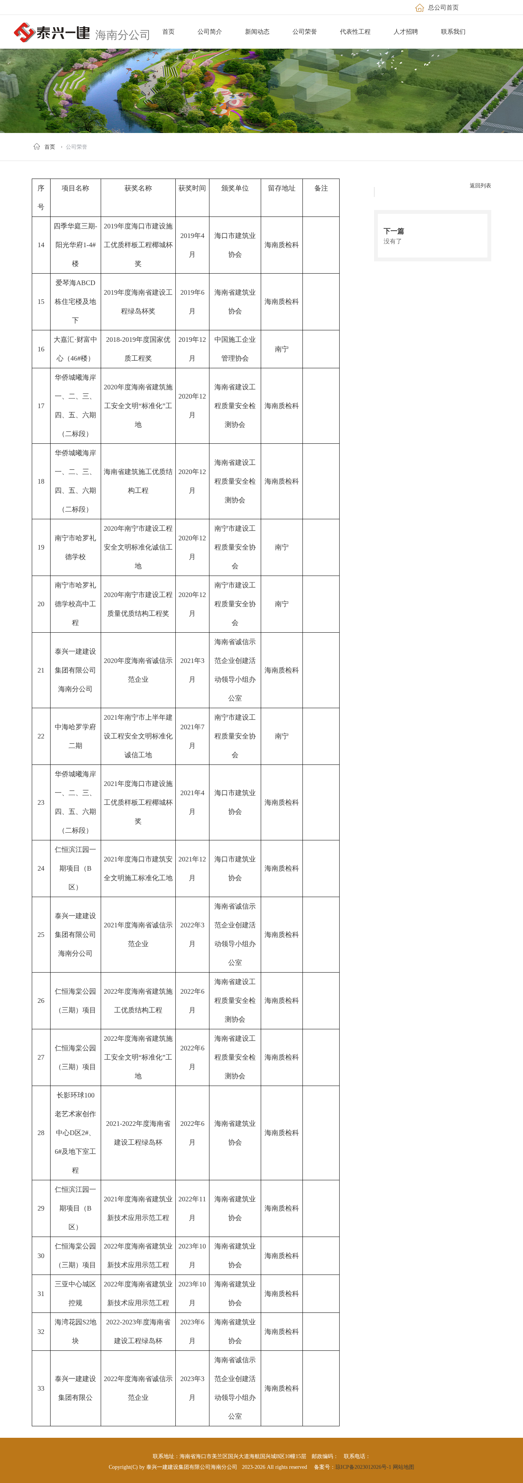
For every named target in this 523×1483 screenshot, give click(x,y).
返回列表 (480, 185)
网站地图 (403, 1467)
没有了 (393, 241)
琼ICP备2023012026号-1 (363, 1467)
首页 (49, 147)
